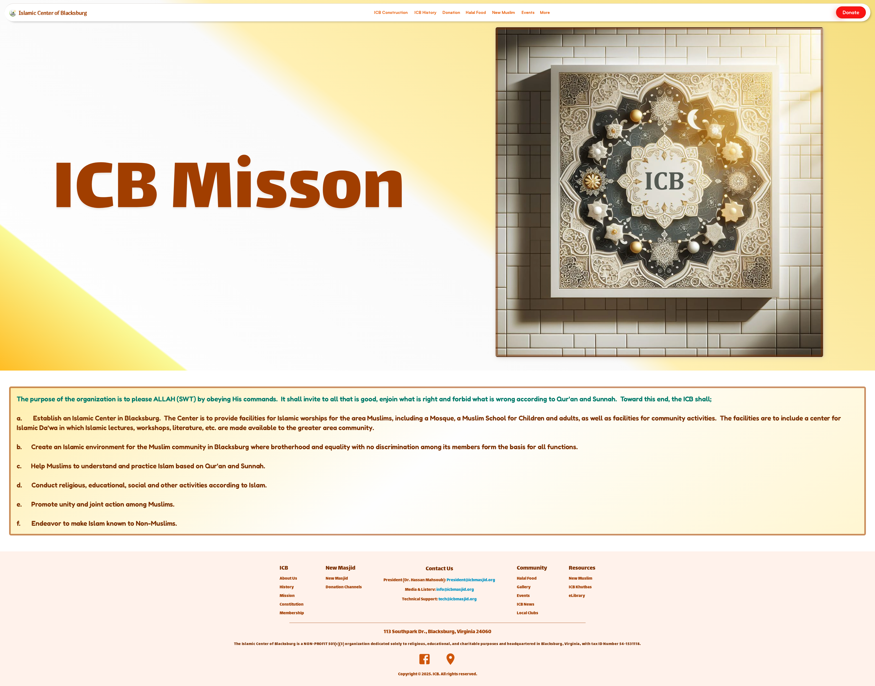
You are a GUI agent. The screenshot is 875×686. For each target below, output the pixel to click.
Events (523, 596)
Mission (287, 596)
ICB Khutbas (580, 587)
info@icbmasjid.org (455, 590)
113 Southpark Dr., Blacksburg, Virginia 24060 (437, 632)
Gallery (523, 587)
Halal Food (527, 578)
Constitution (292, 604)
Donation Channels (344, 587)
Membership (292, 613)
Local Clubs (527, 613)
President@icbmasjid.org (471, 580)
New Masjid (337, 578)
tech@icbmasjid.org (457, 599)
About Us (288, 578)
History (287, 587)
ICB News (525, 604)
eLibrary (577, 596)
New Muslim (580, 578)
